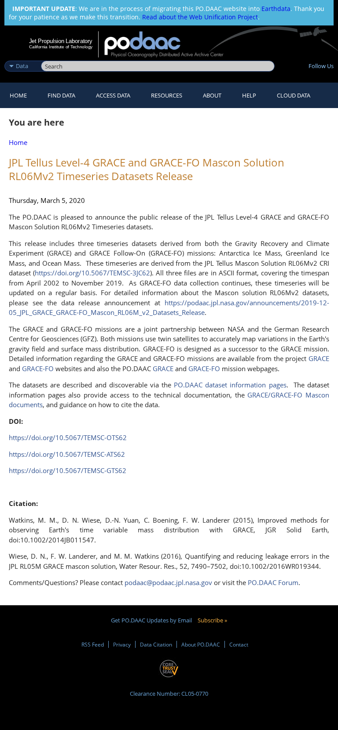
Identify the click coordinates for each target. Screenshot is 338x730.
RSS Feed (92, 644)
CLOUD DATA (293, 95)
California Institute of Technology (60, 46)
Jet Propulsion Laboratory (60, 41)
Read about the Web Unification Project (200, 17)
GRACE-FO (204, 368)
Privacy (122, 644)
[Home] (169, 44)
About (212, 95)
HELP (249, 95)
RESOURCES (166, 95)
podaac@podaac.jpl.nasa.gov (168, 582)
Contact (238, 644)
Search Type (21, 57)
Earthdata (275, 8)
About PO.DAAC (200, 644)
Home (18, 95)
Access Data (113, 95)
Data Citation (156, 644)
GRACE (163, 368)
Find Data (61, 95)
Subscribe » (212, 620)
